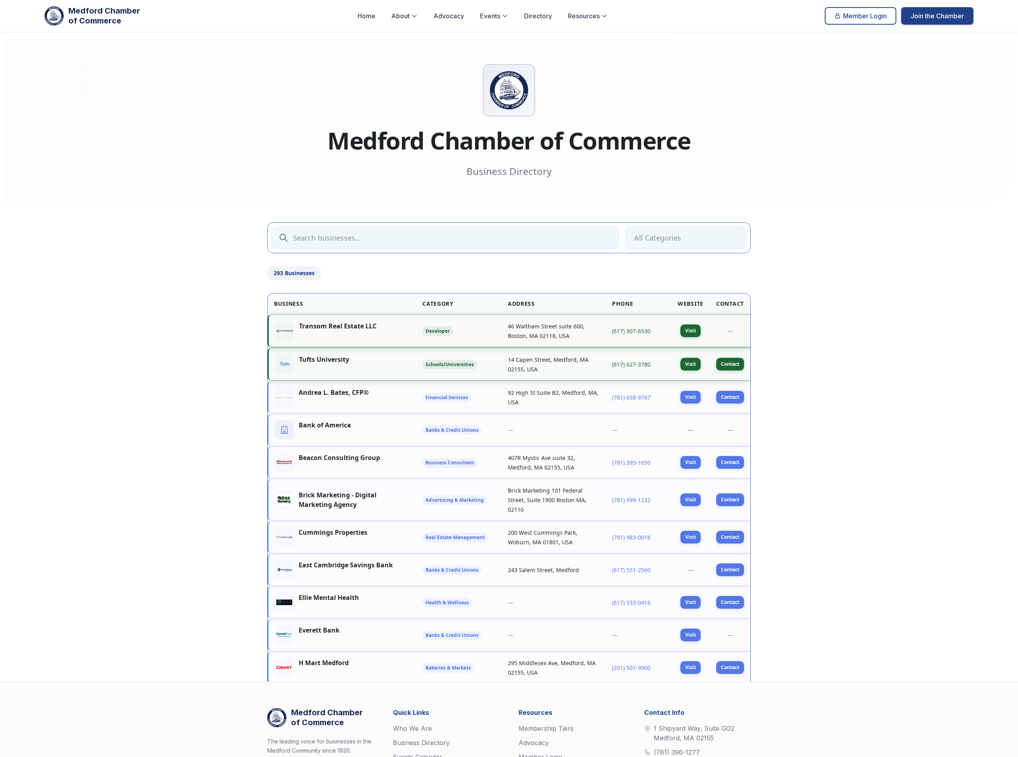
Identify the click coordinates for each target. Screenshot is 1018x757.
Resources (584, 16)
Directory (538, 16)
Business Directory (421, 743)
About (400, 16)
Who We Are (412, 728)
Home (366, 16)
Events (490, 16)
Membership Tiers (546, 728)
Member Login (865, 16)
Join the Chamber (937, 16)
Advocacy (448, 16)
